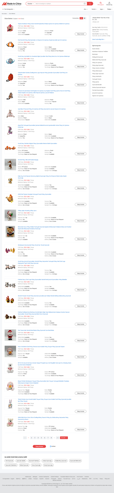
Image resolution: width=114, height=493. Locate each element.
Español (41, 478)
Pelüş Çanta (95, 82)
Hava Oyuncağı (36, 465)
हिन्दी (90, 478)
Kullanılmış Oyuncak (61, 461)
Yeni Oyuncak (9, 461)
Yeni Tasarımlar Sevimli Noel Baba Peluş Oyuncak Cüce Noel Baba (36, 330)
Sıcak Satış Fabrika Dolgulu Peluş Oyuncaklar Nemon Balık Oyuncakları (37, 143)
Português (53, 478)
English (12, 478)
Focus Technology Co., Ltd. (56, 483)
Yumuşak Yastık (96, 79)
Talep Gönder (80, 34)
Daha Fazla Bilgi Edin (98, 39)
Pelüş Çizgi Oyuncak (97, 65)
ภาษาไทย (95, 478)
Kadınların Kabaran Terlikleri (100, 51)
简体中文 (18, 478)
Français (35, 478)
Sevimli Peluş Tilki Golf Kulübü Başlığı (28, 160)
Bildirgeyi (35, 476)
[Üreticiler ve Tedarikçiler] (11, 4)
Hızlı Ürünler (80, 476)
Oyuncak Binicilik (97, 84)
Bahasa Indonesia (57, 480)
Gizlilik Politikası (55, 476)
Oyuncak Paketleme (11, 465)
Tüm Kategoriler (8, 9)
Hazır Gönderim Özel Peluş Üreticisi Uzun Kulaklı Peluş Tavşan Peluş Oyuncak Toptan (41, 346)
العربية (78, 478)
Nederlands (84, 478)
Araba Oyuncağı (47, 461)
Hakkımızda (28, 476)
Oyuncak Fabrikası (34, 461)
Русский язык (67, 478)
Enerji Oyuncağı (48, 465)
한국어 (73, 478)
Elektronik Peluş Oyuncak (99, 60)
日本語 (30, 478)
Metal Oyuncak (24, 465)
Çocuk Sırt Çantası (97, 93)
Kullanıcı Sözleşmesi (44, 476)
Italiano (60, 478)
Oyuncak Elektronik (75, 461)
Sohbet (53, 446)
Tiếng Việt (107, 478)
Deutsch (47, 478)
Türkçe (101, 478)
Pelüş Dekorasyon (97, 71)
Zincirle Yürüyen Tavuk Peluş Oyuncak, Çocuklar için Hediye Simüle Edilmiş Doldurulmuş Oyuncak (44, 296)
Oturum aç (109, 5)
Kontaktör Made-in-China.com (68, 476)
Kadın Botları (96, 49)
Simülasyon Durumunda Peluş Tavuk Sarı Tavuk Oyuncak (33, 245)
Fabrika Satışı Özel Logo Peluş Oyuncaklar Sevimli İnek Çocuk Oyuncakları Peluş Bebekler (42, 279)
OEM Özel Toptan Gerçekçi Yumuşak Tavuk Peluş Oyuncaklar (34, 194)
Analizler (87, 476)
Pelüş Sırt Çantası (97, 62)
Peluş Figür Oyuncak (98, 73)
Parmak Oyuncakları (98, 90)
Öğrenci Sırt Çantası (97, 95)
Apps (101, 9)
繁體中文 (24, 478)
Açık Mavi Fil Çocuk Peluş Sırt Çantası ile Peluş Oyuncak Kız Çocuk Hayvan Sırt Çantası (42, 109)
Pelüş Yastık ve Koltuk (98, 68)
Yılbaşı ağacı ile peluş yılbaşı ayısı (27, 210)
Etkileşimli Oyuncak (97, 57)
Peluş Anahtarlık (96, 76)
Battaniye (95, 54)
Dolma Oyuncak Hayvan (99, 87)
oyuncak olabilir (21, 461)
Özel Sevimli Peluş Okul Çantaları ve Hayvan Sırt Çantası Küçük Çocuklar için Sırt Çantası (42, 40)
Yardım (94, 9)
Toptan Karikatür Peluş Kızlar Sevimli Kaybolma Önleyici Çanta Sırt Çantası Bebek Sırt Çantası (44, 24)
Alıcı (85, 9)
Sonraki (64, 438)
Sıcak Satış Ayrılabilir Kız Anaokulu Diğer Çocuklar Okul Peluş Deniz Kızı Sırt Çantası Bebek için (44, 56)
